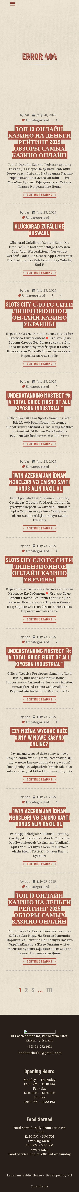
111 (49, 990)
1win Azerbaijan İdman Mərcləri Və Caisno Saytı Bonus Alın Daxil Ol (39, 482)
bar (27, 115)
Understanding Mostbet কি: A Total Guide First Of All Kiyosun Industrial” (39, 402)
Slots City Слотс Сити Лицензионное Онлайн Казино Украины (39, 314)
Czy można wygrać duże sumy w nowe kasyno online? (39, 737)
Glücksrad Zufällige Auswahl (39, 229)
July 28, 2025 (46, 115)
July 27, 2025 (46, 545)
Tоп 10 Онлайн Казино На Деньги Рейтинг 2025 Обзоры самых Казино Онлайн (39, 141)
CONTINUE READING (39, 195)
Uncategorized (37, 120)
